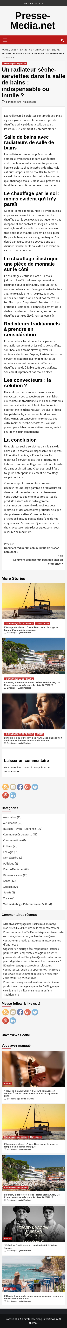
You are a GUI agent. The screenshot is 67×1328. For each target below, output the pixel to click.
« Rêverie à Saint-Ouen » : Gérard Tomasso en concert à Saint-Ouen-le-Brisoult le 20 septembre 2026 (31, 1093)
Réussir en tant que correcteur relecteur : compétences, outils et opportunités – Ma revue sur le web (31, 970)
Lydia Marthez (24, 633)
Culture (7, 846)
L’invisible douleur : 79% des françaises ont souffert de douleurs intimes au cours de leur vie (33, 739)
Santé (40, 734)
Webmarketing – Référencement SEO (25, 904)
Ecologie (8, 852)
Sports (7, 892)
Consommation (12, 840)
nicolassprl (29, 102)
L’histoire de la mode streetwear (40, 928)
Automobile (10, 823)
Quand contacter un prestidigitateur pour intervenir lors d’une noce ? (32, 940)
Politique (8, 863)
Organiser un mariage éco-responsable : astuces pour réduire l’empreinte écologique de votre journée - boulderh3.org (31, 953)
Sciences (8, 887)
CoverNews (49, 1318)
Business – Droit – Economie (19, 829)
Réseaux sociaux (12, 875)
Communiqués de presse (14, 64)
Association (9, 817)
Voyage (7, 898)
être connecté (24, 767)
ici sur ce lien (49, 185)
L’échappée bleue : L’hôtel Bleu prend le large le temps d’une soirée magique (31, 628)
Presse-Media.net (32, 20)
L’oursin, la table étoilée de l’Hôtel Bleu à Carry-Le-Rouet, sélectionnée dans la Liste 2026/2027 (32, 683)
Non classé (43, 624)
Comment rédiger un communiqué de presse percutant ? (31, 548)
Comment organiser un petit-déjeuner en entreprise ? (38, 559)
